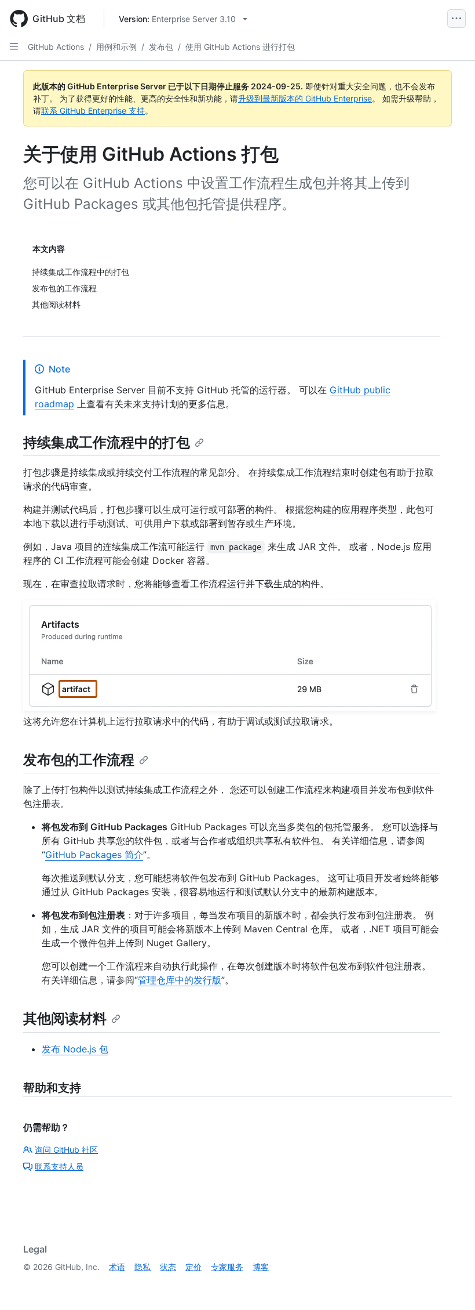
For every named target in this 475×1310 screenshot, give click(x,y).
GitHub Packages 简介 (94, 854)
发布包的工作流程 (78, 759)
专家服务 (227, 1267)
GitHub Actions (56, 47)
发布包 (161, 47)
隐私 (142, 1267)
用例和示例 (116, 47)
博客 (261, 1267)
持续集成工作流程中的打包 (106, 442)
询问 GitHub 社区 (66, 1150)
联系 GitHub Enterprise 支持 (93, 110)
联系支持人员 (59, 1166)
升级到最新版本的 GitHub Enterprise (305, 98)
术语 (117, 1267)
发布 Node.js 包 (75, 1049)
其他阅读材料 (65, 1018)
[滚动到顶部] (449, 1284)
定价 (193, 1267)
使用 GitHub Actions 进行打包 (240, 47)
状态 (168, 1267)
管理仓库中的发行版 (179, 980)
